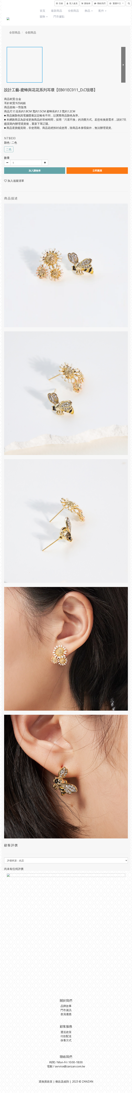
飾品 (88, 11)
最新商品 (56, 11)
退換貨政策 (45, 1081)
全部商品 (14, 32)
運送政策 (66, 1032)
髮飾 (43, 16)
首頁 (42, 11)
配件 (101, 11)
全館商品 (73, 11)
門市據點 (58, 16)
